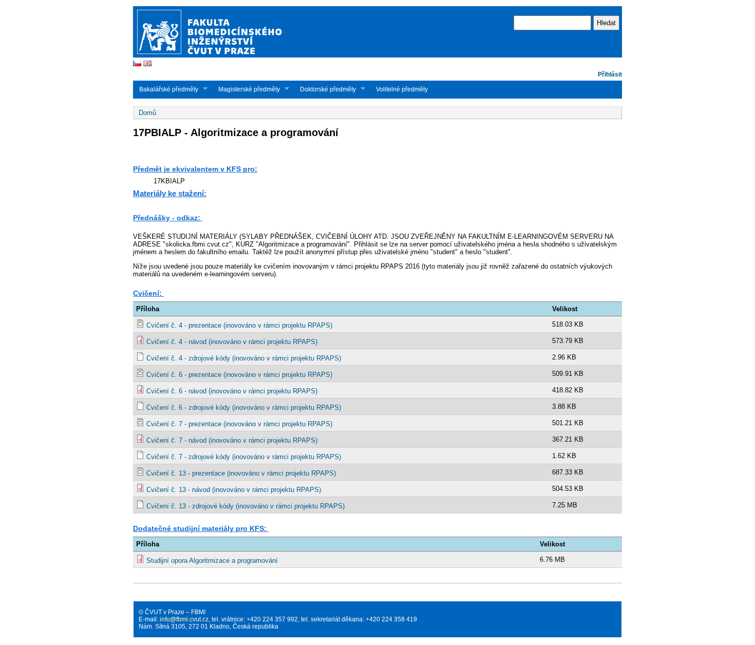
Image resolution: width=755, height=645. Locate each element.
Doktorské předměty (325, 89)
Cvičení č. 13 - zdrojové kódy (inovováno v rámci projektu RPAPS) (245, 506)
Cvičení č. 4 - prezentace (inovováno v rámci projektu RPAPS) (239, 325)
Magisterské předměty (246, 89)
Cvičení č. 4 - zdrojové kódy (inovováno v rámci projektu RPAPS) (243, 358)
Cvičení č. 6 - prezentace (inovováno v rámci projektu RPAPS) (239, 374)
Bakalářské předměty (165, 89)
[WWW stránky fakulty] (377, 56)
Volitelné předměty (402, 89)
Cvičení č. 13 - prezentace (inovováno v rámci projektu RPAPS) (241, 473)
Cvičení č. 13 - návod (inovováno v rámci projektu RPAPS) (233, 490)
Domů (147, 113)
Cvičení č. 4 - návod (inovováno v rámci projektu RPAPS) (231, 342)
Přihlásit (610, 74)
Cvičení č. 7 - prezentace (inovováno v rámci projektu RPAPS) (239, 424)
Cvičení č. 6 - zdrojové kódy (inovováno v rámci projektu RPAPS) (243, 407)
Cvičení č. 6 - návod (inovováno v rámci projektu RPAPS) (231, 391)
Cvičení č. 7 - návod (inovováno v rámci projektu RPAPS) (231, 440)
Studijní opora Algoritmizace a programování (212, 560)
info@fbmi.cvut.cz (184, 619)
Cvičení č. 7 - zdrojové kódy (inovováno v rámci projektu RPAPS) (243, 457)
